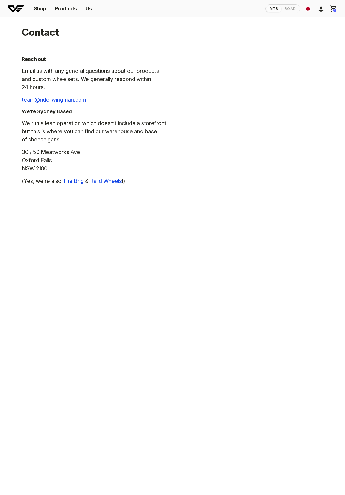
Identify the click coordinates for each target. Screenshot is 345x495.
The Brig (73, 181)
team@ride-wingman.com (54, 99)
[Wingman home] (16, 8)
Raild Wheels (106, 181)
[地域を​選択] (307, 8)
